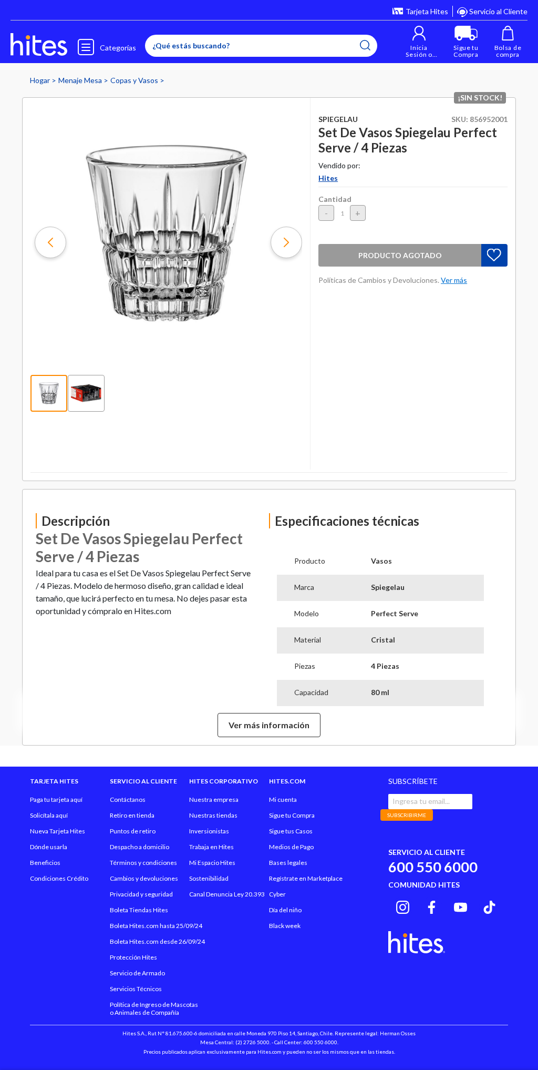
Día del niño (285, 910)
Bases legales (288, 863)
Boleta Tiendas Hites (139, 910)
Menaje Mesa (81, 80)
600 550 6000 (433, 866)
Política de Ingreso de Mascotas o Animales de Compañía (154, 1008)
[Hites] (39, 44)
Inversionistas (209, 831)
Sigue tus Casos (291, 831)
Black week (285, 926)
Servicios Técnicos (136, 989)
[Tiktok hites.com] (489, 905)
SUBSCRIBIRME (406, 815)
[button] (419, 42)
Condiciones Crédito (59, 878)
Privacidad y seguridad (141, 894)
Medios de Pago (291, 847)
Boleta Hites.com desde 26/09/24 (157, 941)
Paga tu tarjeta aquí (56, 799)
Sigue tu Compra (292, 815)
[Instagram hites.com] (402, 905)
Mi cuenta (283, 799)
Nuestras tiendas (213, 815)
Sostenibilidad (209, 878)
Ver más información (269, 725)
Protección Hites (133, 957)
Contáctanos (128, 799)
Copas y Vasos (135, 80)
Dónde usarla (48, 847)
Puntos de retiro (133, 831)
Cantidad (334, 199)
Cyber (277, 894)
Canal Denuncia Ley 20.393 (227, 894)
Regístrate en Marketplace (306, 878)
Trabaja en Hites (211, 847)
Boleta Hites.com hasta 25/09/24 (156, 926)
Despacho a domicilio (139, 847)
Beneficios (45, 863)
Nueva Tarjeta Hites (57, 831)
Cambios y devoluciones (144, 878)
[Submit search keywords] (365, 45)
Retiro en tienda (132, 815)
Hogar (40, 80)
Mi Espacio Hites (212, 863)
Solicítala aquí (49, 815)
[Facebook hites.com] (431, 905)
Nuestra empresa (214, 799)
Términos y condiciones (143, 863)
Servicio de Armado (137, 973)
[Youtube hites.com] (460, 905)
